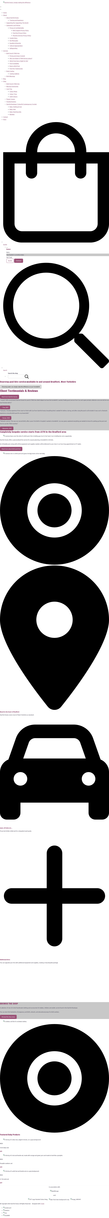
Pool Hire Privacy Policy (19, 33)
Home (5, 12)
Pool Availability (14, 63)
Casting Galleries (14, 73)
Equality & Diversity (15, 43)
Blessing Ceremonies (12, 86)
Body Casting (10, 71)
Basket (10, 260)
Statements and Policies (13, 25)
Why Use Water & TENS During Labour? (21, 58)
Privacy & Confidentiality (17, 28)
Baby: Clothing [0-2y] (16, 107)
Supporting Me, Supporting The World (17, 23)
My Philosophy (14, 40)
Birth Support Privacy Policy (21, 30)
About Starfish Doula (12, 18)
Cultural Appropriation (16, 46)
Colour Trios (13, 94)
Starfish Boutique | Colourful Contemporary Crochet (21, 104)
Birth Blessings (10, 76)
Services (5, 51)
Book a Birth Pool (15, 66)
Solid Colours (13, 96)
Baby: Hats (13, 109)
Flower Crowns (10, 99)
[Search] (27, 376)
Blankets (12, 114)
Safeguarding (13, 48)
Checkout (18, 260)
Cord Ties (9, 89)
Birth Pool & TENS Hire (12, 53)
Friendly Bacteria (11, 101)
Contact (5, 117)
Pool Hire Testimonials (16, 68)
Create (42, 1203)
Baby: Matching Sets (15, 112)
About (5, 15)
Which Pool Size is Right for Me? (19, 61)
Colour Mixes (13, 91)
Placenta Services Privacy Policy (22, 35)
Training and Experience (16, 20)
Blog (4, 79)
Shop (4, 81)
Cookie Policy (13, 38)
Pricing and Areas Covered (17, 56)
